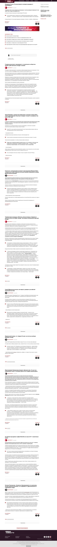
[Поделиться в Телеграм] (38, 24)
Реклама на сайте (43, 18)
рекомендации (26, 492)
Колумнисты (28, 537)
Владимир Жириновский (11, 361)
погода (8, 281)
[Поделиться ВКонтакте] (36, 24)
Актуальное (17, 536)
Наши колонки (7, 536)
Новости (27, 536)
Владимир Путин (9, 48)
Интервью (6, 537)
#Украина (27, 0)
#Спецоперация (21, 0)
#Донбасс (36, 0)
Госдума (8, 428)
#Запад (32, 0)
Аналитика (17, 537)
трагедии (14, 71)
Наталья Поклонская (10, 519)
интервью (14, 352)
